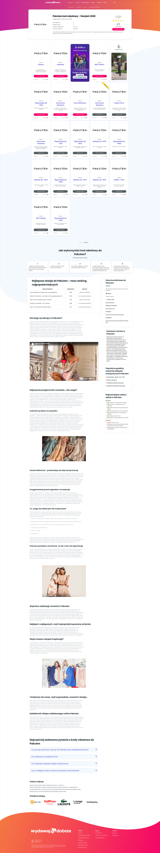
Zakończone (99, 114)
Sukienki (60, 65)
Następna (86, 242)
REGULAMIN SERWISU (100, 838)
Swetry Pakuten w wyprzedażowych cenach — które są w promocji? (41, 70)
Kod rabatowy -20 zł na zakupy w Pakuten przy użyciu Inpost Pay (119, 109)
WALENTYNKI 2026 (82, 847)
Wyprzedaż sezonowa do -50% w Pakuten (41, 109)
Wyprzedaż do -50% (41, 104)
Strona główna (71, 7)
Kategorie (70, 2)
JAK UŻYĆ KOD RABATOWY (101, 835)
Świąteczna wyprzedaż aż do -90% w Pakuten (60, 224)
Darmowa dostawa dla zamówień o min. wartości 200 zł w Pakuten (60, 109)
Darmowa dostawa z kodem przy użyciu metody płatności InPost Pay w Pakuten (41, 147)
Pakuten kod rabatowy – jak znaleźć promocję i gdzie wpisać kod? (80, 109)
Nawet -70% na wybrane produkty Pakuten (99, 70)
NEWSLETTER (115, 835)
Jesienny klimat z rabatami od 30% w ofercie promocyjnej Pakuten (99, 186)
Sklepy (104, 2)
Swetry (41, 65)
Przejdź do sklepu (118, 29)
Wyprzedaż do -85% (119, 142)
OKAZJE (80, 833)
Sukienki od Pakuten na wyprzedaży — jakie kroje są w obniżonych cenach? (60, 70)
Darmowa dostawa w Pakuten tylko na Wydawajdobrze (99, 109)
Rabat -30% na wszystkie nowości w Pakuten (119, 185)
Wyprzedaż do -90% (80, 142)
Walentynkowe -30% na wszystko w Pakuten (41, 224)
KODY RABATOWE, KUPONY (84, 835)
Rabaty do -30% (41, 180)
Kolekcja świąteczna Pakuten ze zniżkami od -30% (80, 185)
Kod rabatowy (80, 103)
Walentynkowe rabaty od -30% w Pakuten (41, 185)
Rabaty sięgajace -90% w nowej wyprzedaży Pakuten (80, 147)
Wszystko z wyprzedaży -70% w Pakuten (60, 147)
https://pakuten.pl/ (110, 308)
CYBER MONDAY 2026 (83, 845)
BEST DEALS (99, 65)
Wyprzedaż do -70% (60, 142)
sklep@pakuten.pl (110, 302)
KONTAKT (114, 833)
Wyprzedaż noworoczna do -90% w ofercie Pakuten (60, 185)
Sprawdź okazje (41, 76)
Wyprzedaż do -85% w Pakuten (119, 146)
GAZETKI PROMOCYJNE (83, 838)
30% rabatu (41, 218)
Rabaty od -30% (99, 141)
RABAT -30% (119, 180)
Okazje (77, 2)
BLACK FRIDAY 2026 (82, 842)
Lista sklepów (78, 7)
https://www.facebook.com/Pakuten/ (115, 314)
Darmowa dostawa (60, 104)
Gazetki (93, 2)
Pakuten (85, 7)
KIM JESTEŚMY (98, 833)
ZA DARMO (80, 840)
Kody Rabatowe (85, 2)
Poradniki (99, 2)
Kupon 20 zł (119, 103)
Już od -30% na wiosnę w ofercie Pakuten (99, 147)
